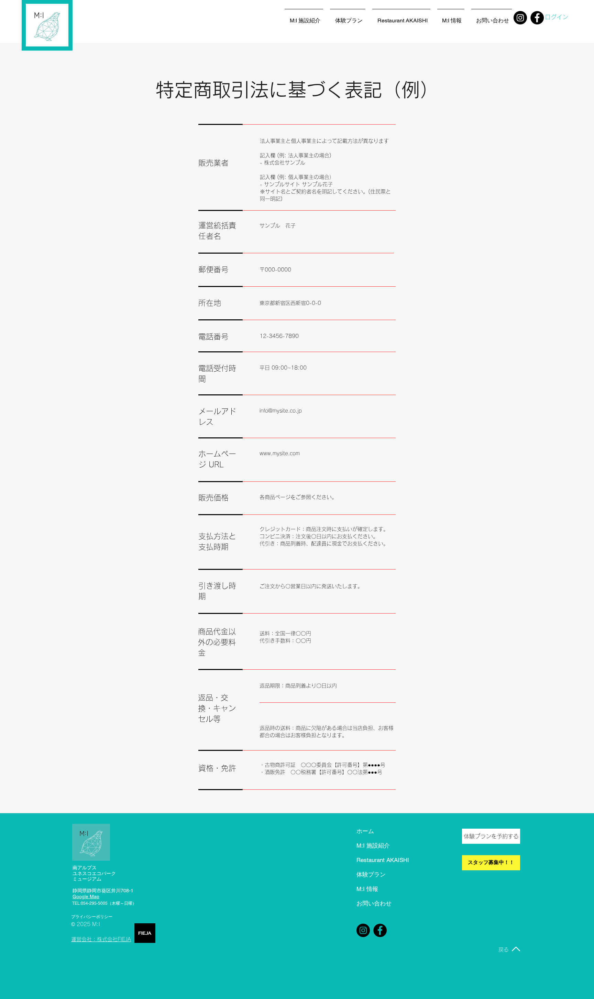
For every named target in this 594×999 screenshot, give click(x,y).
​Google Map (86, 896)
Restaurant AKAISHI (380, 860)
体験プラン (371, 874)
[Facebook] (380, 930)
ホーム (365, 831)
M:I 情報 (367, 888)
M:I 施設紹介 (373, 845)
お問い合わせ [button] (374, 903)
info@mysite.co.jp (281, 410)
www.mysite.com (280, 453)
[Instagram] (520, 17)
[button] (491, 17)
